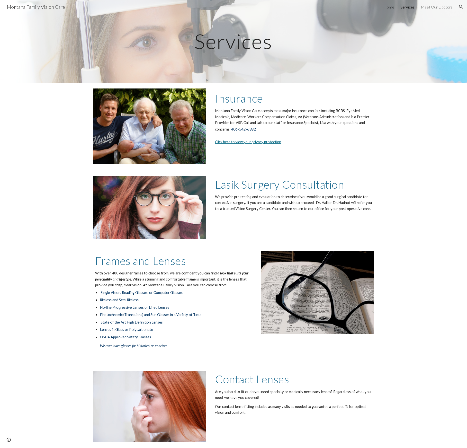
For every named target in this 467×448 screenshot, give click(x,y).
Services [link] (407, 7)
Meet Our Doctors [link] (436, 7)
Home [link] (389, 7)
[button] (461, 7)
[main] (233, 41)
